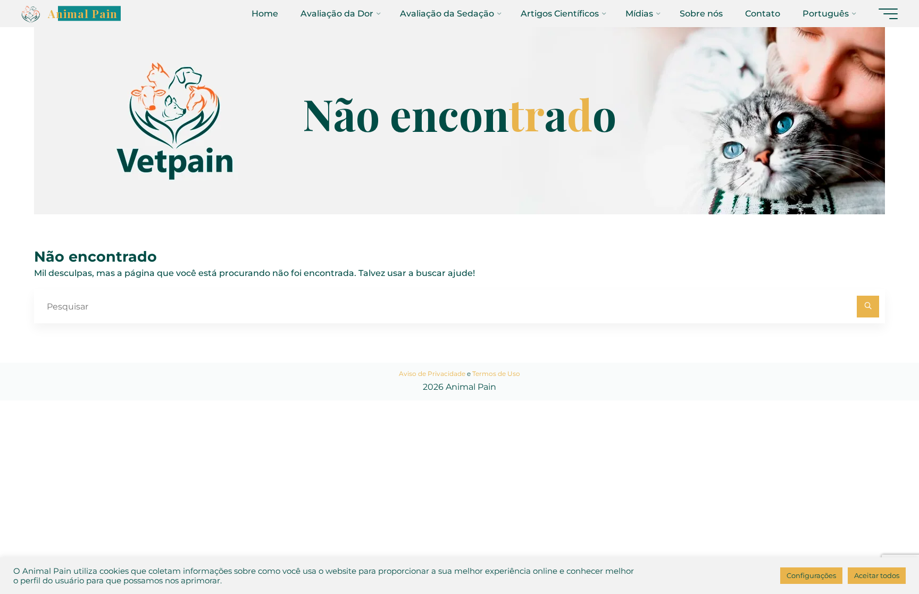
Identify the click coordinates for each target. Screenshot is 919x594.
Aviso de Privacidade (432, 374)
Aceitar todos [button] (876, 575)
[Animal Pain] (30, 14)
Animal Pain (83, 13)
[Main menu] (888, 14)
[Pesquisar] (868, 307)
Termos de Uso (496, 374)
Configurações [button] (811, 575)
